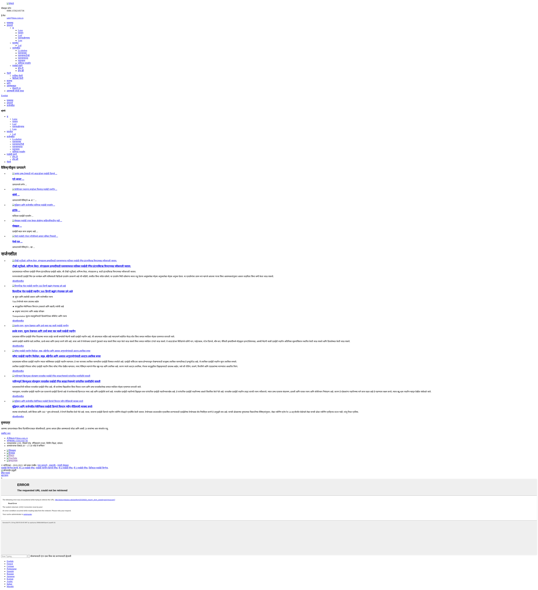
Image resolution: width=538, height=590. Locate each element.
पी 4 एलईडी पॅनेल (66, 468)
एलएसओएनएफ (24, 38)
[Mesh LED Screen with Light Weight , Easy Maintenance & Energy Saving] (40, 325)
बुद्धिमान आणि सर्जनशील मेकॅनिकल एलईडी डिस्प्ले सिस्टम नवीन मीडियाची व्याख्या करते (52, 406)
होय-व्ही (21, 70)
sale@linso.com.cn (15, 18)
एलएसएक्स (22, 53)
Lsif (19, 45)
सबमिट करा (6, 433)
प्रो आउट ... (18, 179)
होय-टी (20, 68)
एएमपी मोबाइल (63, 465)
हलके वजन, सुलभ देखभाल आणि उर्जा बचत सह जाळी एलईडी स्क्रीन (44, 331)
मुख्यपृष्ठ (10, 23)
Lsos (20, 40)
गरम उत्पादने (42, 465)
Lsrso (20, 30)
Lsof (20, 35)
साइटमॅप (52, 465)
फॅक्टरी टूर (16, 88)
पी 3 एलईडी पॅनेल (81, 468)
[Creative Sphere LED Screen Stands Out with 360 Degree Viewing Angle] (39, 286)
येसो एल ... (17, 241)
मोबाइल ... (17, 225)
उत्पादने (10, 25)
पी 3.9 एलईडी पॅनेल (27, 468)
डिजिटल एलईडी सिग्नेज (98, 468)
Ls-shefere (22, 50)
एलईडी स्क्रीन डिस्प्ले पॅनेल (47, 468)
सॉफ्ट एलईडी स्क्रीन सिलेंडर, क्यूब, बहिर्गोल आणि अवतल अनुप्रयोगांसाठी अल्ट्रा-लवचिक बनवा (56, 356)
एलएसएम (21, 60)
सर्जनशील (16, 48)
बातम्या (9, 81)
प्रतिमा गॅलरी (17, 76)
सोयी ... (16, 194)
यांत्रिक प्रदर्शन (24, 63)
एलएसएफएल (23, 58)
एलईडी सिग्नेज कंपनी (9, 468)
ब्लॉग (9, 83)
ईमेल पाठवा (5, 473)
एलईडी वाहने (17, 65)
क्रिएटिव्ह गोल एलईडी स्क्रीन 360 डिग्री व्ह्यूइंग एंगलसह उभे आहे (42, 291)
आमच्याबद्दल (11, 86)
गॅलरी (9, 73)
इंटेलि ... (16, 210)
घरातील (15, 43)
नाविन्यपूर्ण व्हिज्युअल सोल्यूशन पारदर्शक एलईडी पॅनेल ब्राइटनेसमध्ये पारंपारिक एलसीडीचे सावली (56, 381)
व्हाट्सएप (4, 475)
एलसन (20, 33)
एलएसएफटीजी (24, 55)
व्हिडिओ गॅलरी (17, 78)
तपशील (21, 281)
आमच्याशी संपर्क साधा (15, 91)
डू (13, 28)
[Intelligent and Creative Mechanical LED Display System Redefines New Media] (47, 401)
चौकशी (15, 281)
